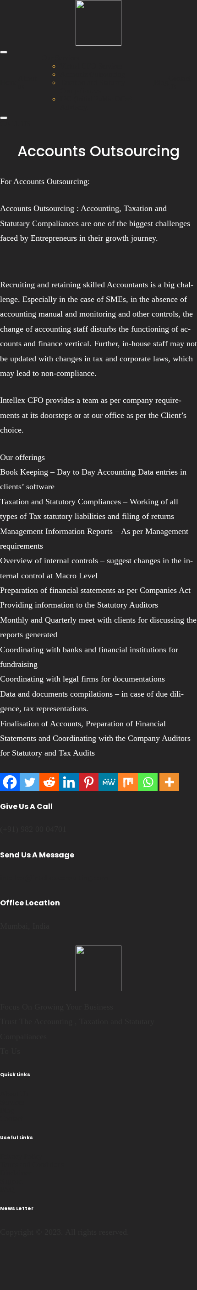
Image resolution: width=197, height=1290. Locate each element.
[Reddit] (49, 782)
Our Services (60, 58)
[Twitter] (29, 782)
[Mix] (128, 782)
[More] (169, 782)
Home (9, 82)
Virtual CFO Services (91, 66)
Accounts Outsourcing (92, 74)
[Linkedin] (69, 782)
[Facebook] (10, 782)
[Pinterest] (88, 782)
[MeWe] (108, 782)
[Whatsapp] (148, 782)
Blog (161, 82)
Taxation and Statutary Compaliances (92, 87)
